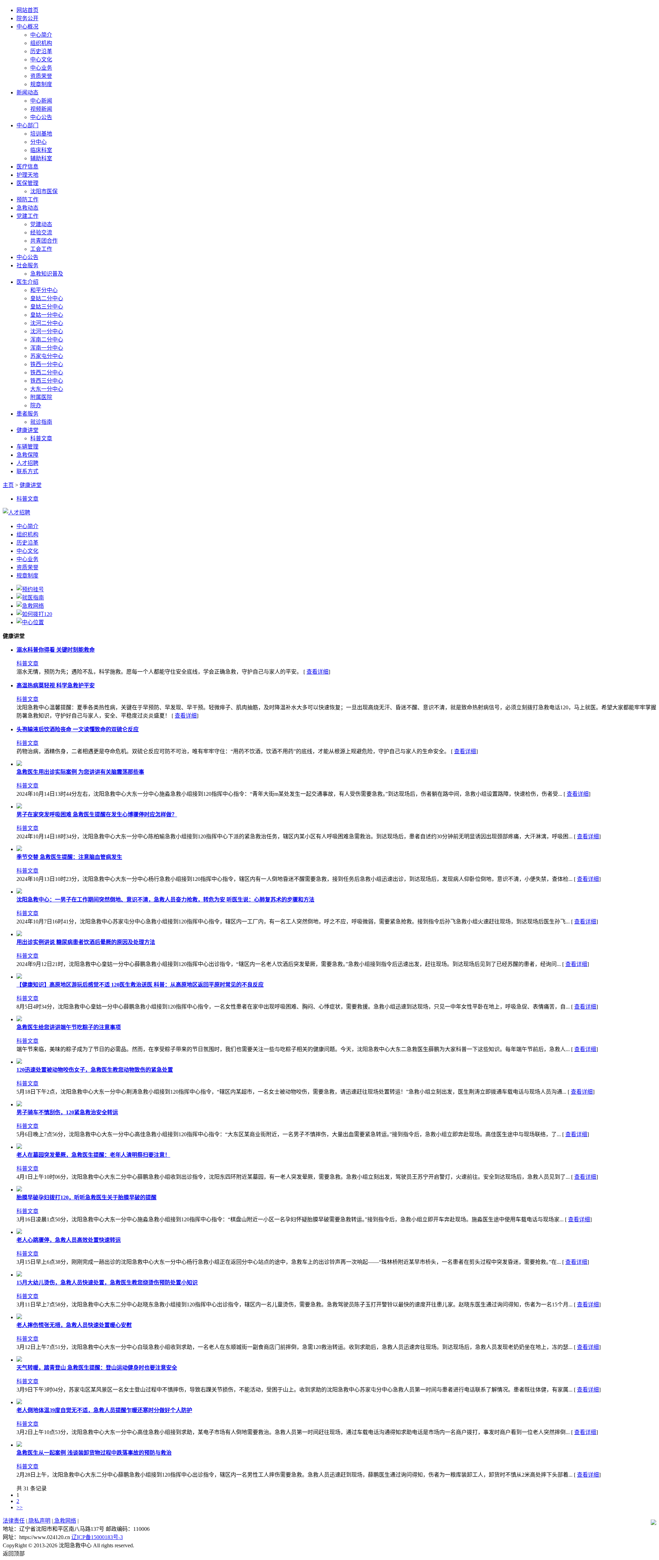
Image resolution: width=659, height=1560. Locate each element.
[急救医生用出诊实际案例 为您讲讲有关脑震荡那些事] (19, 764)
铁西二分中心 (46, 372)
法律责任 (14, 1521)
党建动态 (41, 224)
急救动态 (27, 208)
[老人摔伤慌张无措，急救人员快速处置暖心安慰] (19, 1317)
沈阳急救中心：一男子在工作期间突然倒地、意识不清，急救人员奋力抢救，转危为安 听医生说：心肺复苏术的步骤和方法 (165, 900)
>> (19, 1507)
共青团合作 (44, 241)
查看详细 (317, 672)
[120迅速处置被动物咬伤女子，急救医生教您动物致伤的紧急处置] (19, 1062)
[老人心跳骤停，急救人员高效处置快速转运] (19, 1232)
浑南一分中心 (46, 348)
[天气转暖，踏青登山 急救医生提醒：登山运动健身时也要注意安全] (19, 1360)
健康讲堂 (27, 430)
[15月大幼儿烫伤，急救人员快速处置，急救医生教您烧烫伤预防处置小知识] (19, 1275)
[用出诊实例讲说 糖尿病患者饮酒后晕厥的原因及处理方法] (19, 934)
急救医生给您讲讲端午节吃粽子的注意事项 (68, 1027)
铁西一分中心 (46, 364)
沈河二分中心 (46, 323)
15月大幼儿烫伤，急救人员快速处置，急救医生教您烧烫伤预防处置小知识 (107, 1282)
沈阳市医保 (44, 191)
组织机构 (41, 43)
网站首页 (27, 10)
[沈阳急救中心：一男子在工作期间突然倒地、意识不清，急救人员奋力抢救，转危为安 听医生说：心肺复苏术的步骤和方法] (19, 892)
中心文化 (41, 59)
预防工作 (27, 199)
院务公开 (27, 18)
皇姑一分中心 (46, 315)
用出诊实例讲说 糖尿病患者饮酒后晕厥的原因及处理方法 (85, 942)
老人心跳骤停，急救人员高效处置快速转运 (68, 1240)
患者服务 (27, 414)
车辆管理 (27, 447)
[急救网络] (30, 606)
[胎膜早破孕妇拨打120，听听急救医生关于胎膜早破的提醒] (19, 1189)
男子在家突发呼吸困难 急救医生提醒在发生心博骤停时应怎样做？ (96, 814)
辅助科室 (41, 158)
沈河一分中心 (46, 331)
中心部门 (27, 125)
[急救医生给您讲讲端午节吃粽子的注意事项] (19, 1019)
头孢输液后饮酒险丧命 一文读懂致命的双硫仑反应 (77, 729)
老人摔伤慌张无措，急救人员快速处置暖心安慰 (74, 1325)
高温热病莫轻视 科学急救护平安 (55, 685)
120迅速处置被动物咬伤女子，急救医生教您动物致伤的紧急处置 (94, 1070)
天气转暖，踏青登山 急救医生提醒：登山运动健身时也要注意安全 (96, 1368)
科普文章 (41, 438)
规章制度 (41, 84)
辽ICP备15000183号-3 (97, 1537)
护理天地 (27, 175)
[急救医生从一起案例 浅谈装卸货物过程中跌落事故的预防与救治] (19, 1445)
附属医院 (41, 397)
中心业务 (41, 68)
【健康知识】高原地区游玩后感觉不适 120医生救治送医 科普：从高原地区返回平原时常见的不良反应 (140, 985)
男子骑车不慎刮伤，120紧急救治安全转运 (67, 1112)
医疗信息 (27, 167)
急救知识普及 (46, 274)
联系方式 (27, 471)
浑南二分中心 (46, 339)
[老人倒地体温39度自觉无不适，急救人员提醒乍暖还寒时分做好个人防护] (19, 1402)
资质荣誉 (41, 76)
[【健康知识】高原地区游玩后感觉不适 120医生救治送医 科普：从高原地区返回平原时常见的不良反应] (19, 977)
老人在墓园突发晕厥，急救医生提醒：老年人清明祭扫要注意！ (93, 1155)
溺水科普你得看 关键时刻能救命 (55, 650)
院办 (35, 405)
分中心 (38, 142)
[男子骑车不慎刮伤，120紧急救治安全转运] (19, 1104)
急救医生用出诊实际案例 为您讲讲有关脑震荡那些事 (80, 772)
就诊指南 (41, 422)
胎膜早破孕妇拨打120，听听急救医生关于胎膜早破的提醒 (86, 1197)
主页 (8, 485)
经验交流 (41, 232)
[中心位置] (30, 622)
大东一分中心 (46, 389)
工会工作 (41, 249)
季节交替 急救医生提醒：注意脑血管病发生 (69, 857)
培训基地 (41, 134)
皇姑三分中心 (46, 307)
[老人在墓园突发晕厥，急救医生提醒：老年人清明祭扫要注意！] (19, 1147)
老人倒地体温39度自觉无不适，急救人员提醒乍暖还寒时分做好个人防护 (104, 1410)
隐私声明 (38, 1521)
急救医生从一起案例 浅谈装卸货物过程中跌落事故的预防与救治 (94, 1453)
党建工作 (27, 216)
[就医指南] (30, 598)
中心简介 (41, 35)
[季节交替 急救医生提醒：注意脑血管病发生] (19, 849)
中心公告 (41, 117)
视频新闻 (41, 109)
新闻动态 (27, 92)
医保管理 (27, 183)
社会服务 (27, 265)
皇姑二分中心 (46, 298)
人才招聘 (27, 463)
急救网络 (64, 1521)
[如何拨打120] (34, 614)
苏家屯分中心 (46, 356)
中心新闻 (41, 101)
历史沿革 (41, 51)
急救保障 (27, 455)
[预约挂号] (30, 589)
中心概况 (27, 27)
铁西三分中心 (46, 381)
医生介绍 (27, 282)
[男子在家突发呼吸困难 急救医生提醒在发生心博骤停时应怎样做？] (19, 807)
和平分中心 (44, 290)
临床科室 (41, 150)
